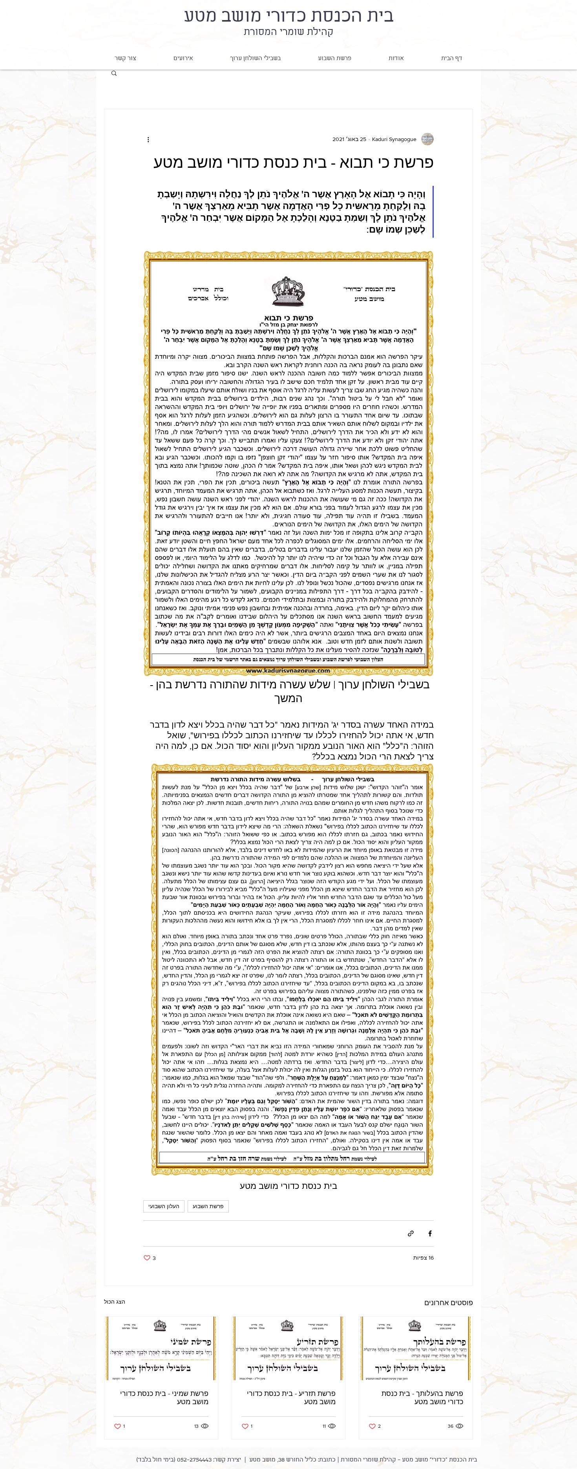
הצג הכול (114, 1301)
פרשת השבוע (208, 1206)
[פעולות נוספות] (148, 139)
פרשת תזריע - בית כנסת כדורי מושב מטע (291, 1398)
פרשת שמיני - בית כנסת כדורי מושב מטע (164, 1398)
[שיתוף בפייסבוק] (430, 1233)
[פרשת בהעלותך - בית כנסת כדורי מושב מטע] (416, 1348)
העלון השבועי (163, 1206)
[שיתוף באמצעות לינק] (410, 1233)
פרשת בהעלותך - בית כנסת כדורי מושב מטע (422, 1398)
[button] (114, 73)
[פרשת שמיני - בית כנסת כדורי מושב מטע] (161, 1348)
